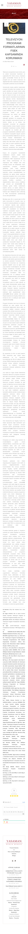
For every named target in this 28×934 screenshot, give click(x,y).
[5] (22, 149)
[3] (13, 104)
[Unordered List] (13, 812)
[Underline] (8, 812)
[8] (8, 294)
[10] (12, 319)
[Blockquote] (15, 812)
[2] (22, 83)
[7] (16, 270)
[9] (12, 299)
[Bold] (4, 812)
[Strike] (10, 812)
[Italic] (6, 812)
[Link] (18, 812)
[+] (22, 811)
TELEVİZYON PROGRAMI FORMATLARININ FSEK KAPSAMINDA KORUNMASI (14, 879)
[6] (21, 184)
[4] (15, 135)
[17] (13, 436)
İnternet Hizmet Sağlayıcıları (14, 900)
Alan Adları (14, 898)
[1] (12, 78)
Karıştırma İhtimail (14, 914)
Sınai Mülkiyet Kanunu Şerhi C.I (14, 886)
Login (23, 802)
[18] (24, 482)
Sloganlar (14, 906)
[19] (13, 527)
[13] (10, 350)
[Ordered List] (11, 812)
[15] (20, 417)
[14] (17, 399)
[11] (8, 330)
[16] (11, 428)
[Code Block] (17, 812)
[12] (11, 340)
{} (20, 811)
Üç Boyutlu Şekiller (14, 908)
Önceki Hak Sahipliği (14, 916)
